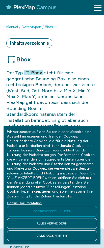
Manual (12, 27)
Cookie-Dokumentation (24, 203)
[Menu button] (97, 7)
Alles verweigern (52, 223)
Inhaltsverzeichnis (29, 43)
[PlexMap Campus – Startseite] (29, 7)
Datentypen (31, 27)
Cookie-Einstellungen (52, 211)
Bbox (49, 27)
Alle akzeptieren (52, 235)
